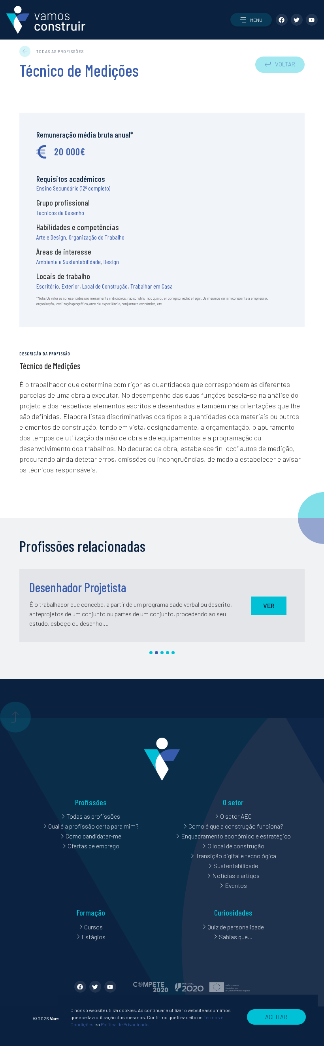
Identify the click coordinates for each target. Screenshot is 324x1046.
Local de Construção (105, 286)
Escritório (47, 286)
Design (111, 261)
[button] (251, 19)
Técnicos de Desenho (60, 212)
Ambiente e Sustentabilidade (68, 261)
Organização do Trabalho (96, 237)
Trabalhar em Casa (151, 286)
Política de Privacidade (124, 1024)
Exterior (70, 286)
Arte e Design (51, 237)
